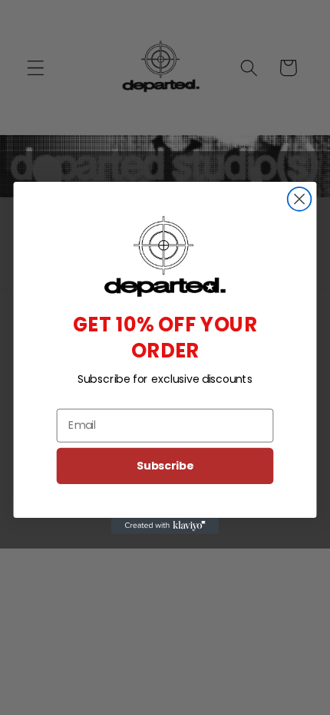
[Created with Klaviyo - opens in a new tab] (165, 525)
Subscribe (165, 465)
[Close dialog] (300, 199)
